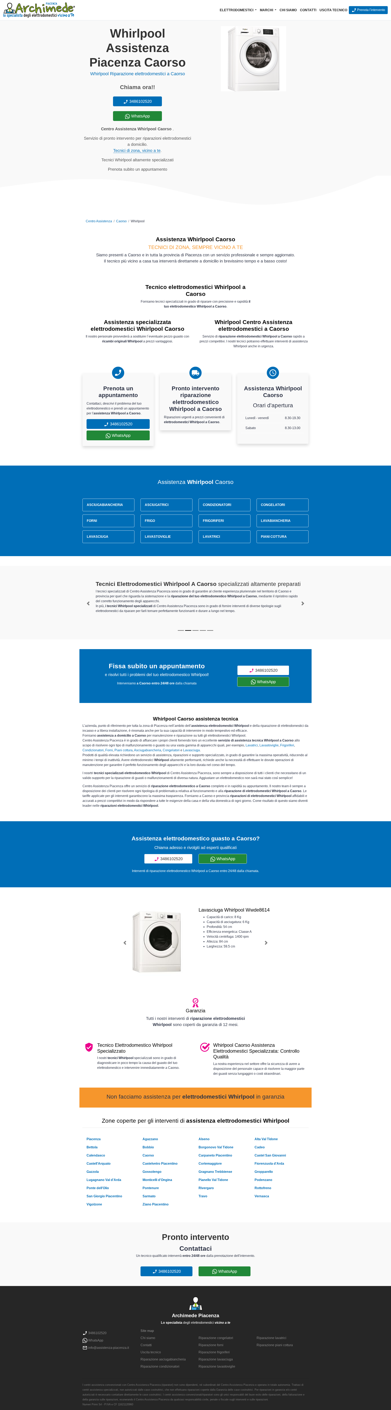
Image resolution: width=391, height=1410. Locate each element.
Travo (203, 1196)
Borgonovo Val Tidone (216, 1147)
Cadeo (260, 1147)
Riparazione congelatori (216, 1338)
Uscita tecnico (333, 10)
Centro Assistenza (99, 221)
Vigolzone (94, 1204)
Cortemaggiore (210, 1163)
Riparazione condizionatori (160, 1366)
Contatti (308, 10)
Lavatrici (252, 745)
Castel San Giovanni (270, 1155)
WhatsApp (140, 116)
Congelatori (171, 750)
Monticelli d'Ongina (157, 1180)
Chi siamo (288, 10)
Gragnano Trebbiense (215, 1171)
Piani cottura (123, 750)
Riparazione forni (211, 1345)
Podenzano (263, 1180)
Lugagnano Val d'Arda (104, 1180)
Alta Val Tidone (266, 1139)
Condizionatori (93, 750)
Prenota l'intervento (370, 10)
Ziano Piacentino (156, 1204)
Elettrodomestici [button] (237, 10)
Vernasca (262, 1196)
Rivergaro (206, 1188)
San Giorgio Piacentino (104, 1196)
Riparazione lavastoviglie (217, 1366)
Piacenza (94, 1139)
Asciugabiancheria (147, 750)
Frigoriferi (287, 745)
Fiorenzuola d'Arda (269, 1163)
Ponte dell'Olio (98, 1188)
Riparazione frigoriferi (214, 1352)
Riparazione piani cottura (275, 1345)
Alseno (204, 1139)
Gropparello (264, 1171)
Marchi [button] (267, 10)
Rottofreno (263, 1188)
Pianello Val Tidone (213, 1180)
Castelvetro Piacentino (160, 1163)
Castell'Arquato (99, 1163)
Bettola (92, 1147)
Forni (109, 750)
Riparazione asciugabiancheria (163, 1359)
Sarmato (149, 1196)
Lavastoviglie (269, 745)
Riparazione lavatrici (271, 1338)
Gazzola (93, 1171)
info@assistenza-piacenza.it (108, 1347)
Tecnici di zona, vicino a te (136, 150)
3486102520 (140, 101)
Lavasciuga (191, 750)
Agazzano (150, 1139)
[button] (88, 603)
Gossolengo (152, 1171)
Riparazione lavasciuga (216, 1359)
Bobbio (148, 1147)
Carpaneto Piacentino (215, 1155)
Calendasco (96, 1155)
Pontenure (151, 1188)
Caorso (121, 221)
